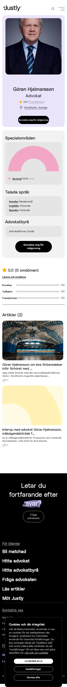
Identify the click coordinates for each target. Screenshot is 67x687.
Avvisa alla (33, 677)
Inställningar (33, 669)
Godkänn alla (33, 661)
